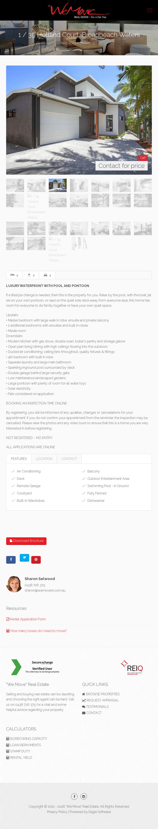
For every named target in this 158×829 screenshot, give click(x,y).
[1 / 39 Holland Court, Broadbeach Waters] (79, 120)
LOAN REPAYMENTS (25, 745)
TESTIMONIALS (97, 707)
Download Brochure (28, 541)
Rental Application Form (27, 619)
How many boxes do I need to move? (38, 631)
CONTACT (69, 459)
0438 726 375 (35, 585)
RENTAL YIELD (20, 758)
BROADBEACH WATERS (79, 43)
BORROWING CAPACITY (28, 739)
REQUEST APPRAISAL (102, 700)
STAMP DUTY (19, 751)
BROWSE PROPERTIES (102, 694)
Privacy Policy (57, 812)
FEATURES (19, 459)
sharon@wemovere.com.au (45, 590)
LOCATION (44, 459)
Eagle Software (100, 812)
